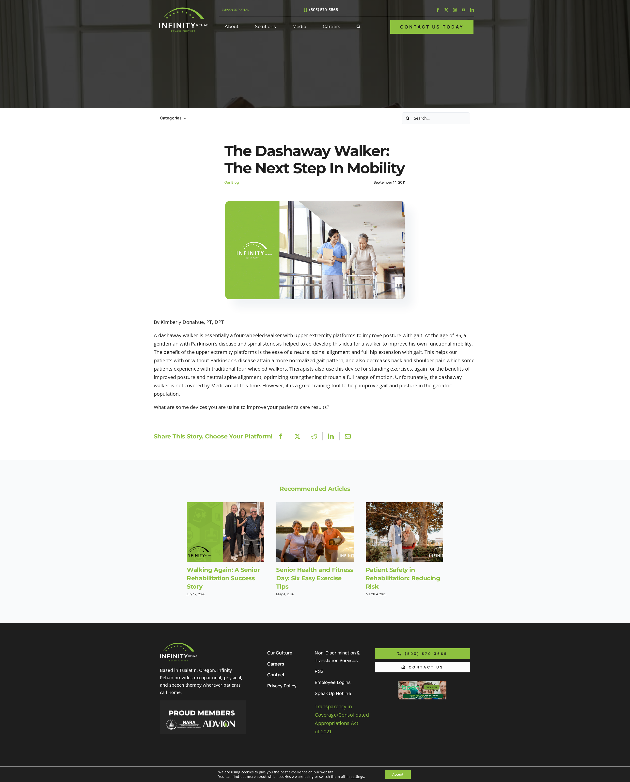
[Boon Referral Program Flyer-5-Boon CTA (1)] (422, 683)
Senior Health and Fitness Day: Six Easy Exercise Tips (314, 578)
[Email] (348, 436)
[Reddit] (314, 436)
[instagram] (455, 10)
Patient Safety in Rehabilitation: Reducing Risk (403, 578)
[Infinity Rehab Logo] (183, 9)
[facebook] (438, 10)
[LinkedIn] (331, 436)
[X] (297, 436)
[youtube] (463, 10)
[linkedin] (472, 10)
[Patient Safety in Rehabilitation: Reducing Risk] (404, 532)
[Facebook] (280, 436)
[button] (358, 27)
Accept (397, 774)
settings (357, 776)
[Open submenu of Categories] (184, 118)
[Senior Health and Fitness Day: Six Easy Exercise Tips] (315, 532)
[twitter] (446, 10)
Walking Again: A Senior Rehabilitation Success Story (223, 578)
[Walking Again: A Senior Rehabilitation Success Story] (225, 532)
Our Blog (231, 182)
